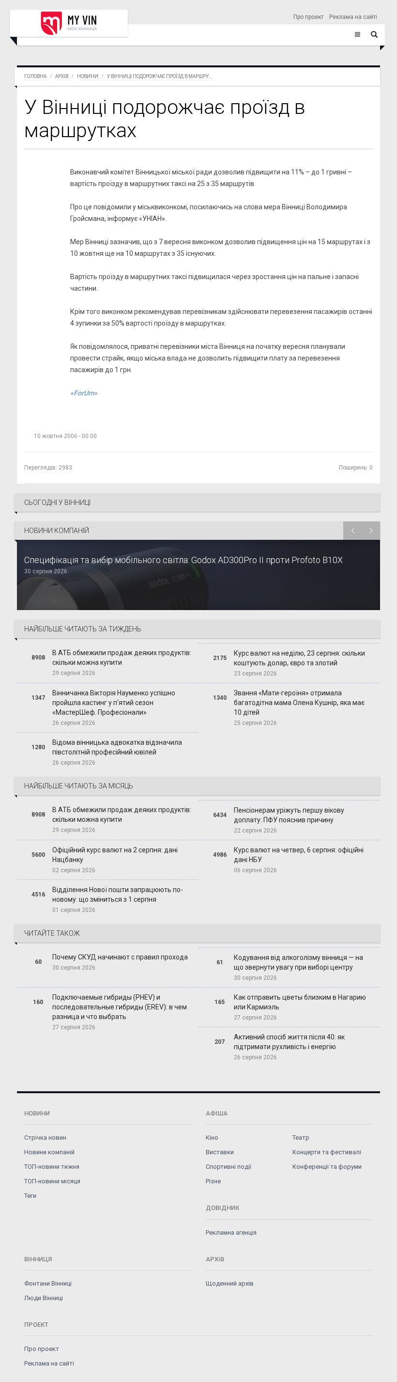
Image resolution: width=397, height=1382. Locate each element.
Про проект (308, 17)
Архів (61, 76)
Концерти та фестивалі (326, 1152)
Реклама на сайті (353, 17)
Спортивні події (228, 1166)
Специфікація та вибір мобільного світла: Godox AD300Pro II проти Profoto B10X (183, 560)
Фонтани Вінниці (48, 1283)
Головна (35, 76)
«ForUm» (83, 393)
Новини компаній (49, 1152)
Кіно (212, 1137)
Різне (213, 1181)
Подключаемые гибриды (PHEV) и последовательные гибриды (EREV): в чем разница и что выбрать (119, 1007)
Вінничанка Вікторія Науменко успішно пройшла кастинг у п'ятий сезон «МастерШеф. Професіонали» (113, 702)
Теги (30, 1195)
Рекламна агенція (231, 1232)
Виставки (220, 1152)
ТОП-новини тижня (51, 1166)
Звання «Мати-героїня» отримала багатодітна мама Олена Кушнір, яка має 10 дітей (299, 702)
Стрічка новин (45, 1137)
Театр (300, 1137)
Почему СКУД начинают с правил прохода (120, 957)
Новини (87, 76)
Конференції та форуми (327, 1166)
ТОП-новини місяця (52, 1181)
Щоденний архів (230, 1283)
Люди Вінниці (43, 1298)
